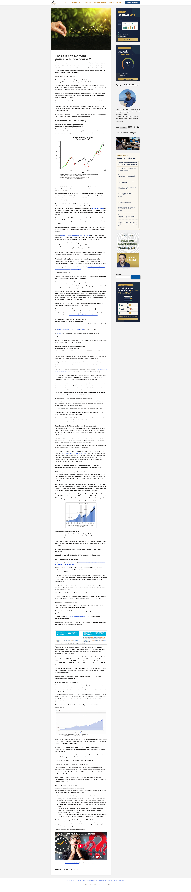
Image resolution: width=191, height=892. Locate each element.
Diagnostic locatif (119, 880)
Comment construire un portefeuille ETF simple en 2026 (127, 187)
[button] (128, 143)
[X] (74, 869)
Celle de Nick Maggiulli (97, 208)
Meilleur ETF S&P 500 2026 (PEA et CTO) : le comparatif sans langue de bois (127, 224)
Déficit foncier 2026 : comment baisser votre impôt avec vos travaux (126, 208)
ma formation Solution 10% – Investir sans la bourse (83, 315)
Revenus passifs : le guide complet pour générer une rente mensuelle (127, 175)
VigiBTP (110, 880)
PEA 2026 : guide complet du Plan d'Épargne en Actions (127, 169)
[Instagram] (69, 869)
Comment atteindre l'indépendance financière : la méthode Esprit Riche (127, 163)
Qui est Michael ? (71, 880)
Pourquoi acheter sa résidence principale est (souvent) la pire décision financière (126, 216)
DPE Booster (102, 880)
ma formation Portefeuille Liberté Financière (74, 453)
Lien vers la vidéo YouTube (72, 863)
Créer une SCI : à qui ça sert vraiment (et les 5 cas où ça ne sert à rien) (127, 195)
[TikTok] (72, 869)
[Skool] (77, 869)
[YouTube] (67, 869)
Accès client (81, 880)
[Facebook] (64, 869)
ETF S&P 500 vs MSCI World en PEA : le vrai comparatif (127, 181)
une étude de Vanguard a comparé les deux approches (75, 235)
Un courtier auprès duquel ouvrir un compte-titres (70, 329)
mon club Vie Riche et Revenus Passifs (76, 616)
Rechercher (119, 274)
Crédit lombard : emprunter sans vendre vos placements (126, 201)
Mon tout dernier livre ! (128, 268)
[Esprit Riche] (53, 2)
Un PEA (59, 333)
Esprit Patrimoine (92, 880)
